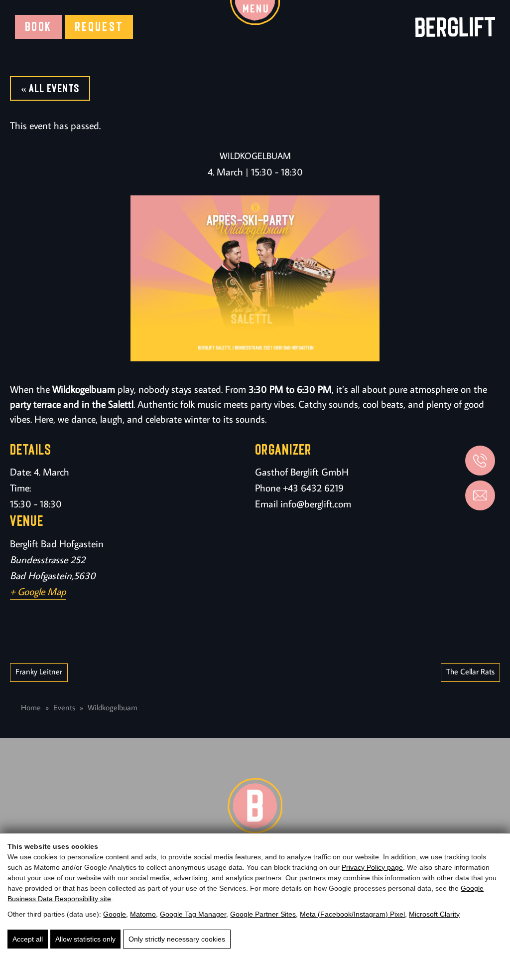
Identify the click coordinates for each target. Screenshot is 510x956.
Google (114, 914)
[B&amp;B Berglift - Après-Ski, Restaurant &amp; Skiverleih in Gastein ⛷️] (455, 26)
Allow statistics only (85, 939)
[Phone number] (480, 461)
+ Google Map (38, 591)
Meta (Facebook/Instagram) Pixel (352, 914)
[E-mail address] (480, 495)
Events (64, 707)
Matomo (143, 914)
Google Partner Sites (263, 914)
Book (38, 26)
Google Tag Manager (193, 914)
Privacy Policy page (372, 867)
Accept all (27, 939)
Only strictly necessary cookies (176, 939)
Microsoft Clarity (434, 914)
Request (99, 26)
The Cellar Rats (470, 671)
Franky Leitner (38, 671)
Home (31, 707)
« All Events (50, 88)
